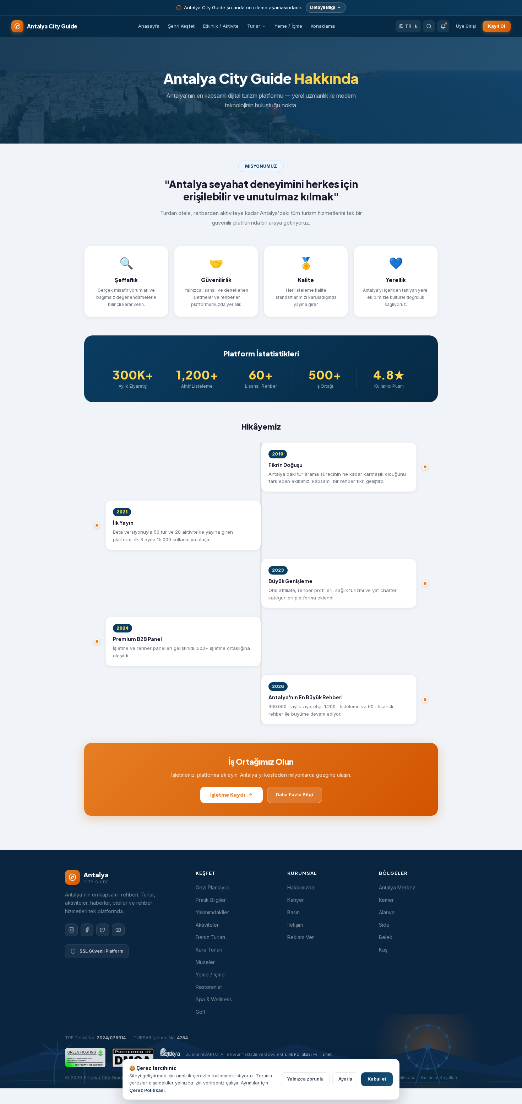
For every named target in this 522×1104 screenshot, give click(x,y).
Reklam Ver (300, 937)
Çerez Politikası (147, 1090)
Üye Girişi (466, 26)
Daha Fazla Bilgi (294, 794)
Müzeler (205, 962)
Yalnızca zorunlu (305, 1079)
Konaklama (323, 26)
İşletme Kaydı (227, 794)
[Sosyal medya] (71, 929)
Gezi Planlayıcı (212, 887)
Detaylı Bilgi (322, 7)
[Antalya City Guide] (170, 1057)
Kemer (386, 900)
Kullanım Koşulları (439, 1077)
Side (384, 925)
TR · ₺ (411, 26)
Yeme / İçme (288, 26)
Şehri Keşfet (181, 26)
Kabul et (377, 1079)
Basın (293, 912)
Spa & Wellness (214, 999)
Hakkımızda (300, 887)
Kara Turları (209, 950)
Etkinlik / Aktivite (221, 26)
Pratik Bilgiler (211, 900)
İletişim (295, 925)
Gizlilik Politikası (296, 1054)
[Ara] (429, 26)
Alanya (387, 912)
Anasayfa (148, 26)
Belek (385, 937)
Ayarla (345, 1079)
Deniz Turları (210, 937)
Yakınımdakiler (212, 912)
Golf (200, 1012)
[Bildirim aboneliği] (443, 26)
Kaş (383, 950)
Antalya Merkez (397, 887)
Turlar (253, 26)
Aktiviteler (207, 925)
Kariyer (295, 900)
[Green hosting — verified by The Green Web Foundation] (85, 1057)
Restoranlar (209, 987)
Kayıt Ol (496, 26)
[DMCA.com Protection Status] (133, 1058)
